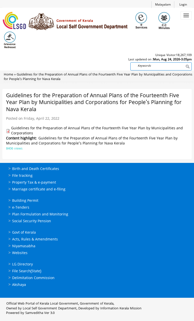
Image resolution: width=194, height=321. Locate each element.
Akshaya (19, 285)
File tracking (22, 176)
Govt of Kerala (24, 233)
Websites (20, 253)
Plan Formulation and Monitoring (40, 214)
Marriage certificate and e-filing (38, 189)
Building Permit (25, 201)
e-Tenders (20, 208)
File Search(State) (26, 271)
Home (8, 75)
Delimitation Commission (33, 278)
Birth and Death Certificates (35, 169)
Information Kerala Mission (120, 309)
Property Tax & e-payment (34, 183)
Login (183, 5)
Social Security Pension (31, 221)
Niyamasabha (23, 246)
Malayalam (163, 5)
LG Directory (22, 264)
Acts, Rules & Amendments (35, 239)
